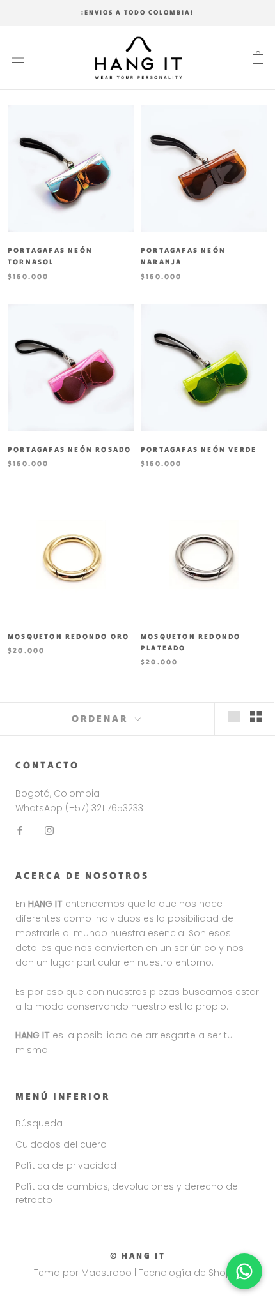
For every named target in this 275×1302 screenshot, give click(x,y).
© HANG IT (137, 1255)
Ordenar (102, 718)
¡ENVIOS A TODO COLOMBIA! (137, 12)
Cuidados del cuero (61, 1144)
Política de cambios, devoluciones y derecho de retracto (126, 1193)
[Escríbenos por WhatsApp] (244, 1271)
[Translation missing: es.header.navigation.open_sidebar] (18, 58)
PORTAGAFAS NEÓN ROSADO (69, 449)
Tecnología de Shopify (190, 1272)
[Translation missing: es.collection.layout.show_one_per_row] (234, 716)
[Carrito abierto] (258, 58)
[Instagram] (49, 830)
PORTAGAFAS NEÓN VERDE (198, 449)
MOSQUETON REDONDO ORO (68, 636)
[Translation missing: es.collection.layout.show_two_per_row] (256, 716)
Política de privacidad (65, 1165)
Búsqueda (39, 1123)
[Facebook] (19, 830)
